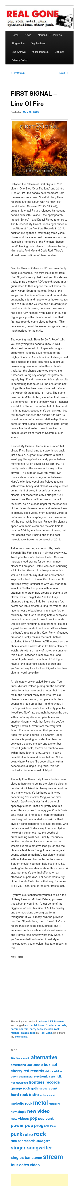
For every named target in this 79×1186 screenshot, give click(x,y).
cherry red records (27, 1070)
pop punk (46, 1118)
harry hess (36, 1029)
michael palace (20, 1033)
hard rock (19, 1094)
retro (28, 1134)
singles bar (21, 1157)
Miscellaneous (40, 51)
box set (50, 1064)
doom (14, 1076)
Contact (59, 51)
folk (59, 1076)
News (28, 35)
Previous (18, 73)
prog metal (50, 1126)
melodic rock (52, 1029)
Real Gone (46, 1033)
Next (63, 73)
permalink (21, 1036)
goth (34, 1088)
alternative (44, 1057)
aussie (38, 1065)
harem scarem (19, 1029)
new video (38, 1111)
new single (18, 1111)
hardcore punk (48, 1088)
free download (19, 1082)
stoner (37, 1157)
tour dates (20, 1164)
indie (34, 1094)
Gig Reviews (38, 43)
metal (40, 1102)
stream (53, 1156)
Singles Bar (18, 43)
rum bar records (23, 1140)
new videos (20, 1118)
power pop (22, 1125)
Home (15, 35)
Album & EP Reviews (49, 35)
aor (26, 1025)
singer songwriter (31, 1147)
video (35, 1164)
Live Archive (19, 51)
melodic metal (47, 1095)
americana (18, 1064)
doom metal (26, 1076)
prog (38, 1125)
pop (33, 1118)
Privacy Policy (20, 60)
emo (53, 1076)
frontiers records (56, 1025)
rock (33, 1033)
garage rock (20, 1088)
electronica (42, 1076)
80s (18, 1058)
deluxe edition (53, 1071)
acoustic (25, 1058)
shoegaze (43, 1141)
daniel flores (37, 1025)
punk (16, 1133)
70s (13, 1058)
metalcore (54, 1103)
